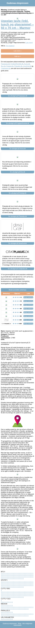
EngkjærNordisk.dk (17, 64)
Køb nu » (17, 56)
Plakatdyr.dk (18, 66)
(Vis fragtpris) (10, 46)
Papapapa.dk (5, 64)
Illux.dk (3, 66)
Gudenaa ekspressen (17, 3)
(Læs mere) (29, 42)
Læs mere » (17, 51)
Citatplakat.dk (5, 68)
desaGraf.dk (27, 66)
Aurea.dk (27, 64)
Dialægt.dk (10, 66)
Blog (19, 623)
